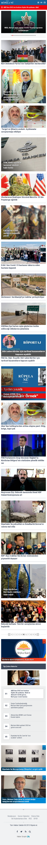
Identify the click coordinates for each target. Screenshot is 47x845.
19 (33, 634)
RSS (30, 819)
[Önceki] (9, 634)
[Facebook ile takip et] (17, 831)
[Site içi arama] (30, 831)
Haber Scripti (21, 836)
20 (35, 634)
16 (26, 634)
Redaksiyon (12, 816)
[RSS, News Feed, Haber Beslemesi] (26, 831)
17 (28, 634)
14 (21, 634)
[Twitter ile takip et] (21, 831)
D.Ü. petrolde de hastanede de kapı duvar (18, 8)
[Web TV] (41, 2)
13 (19, 634)
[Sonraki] (38, 634)
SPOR (36, 819)
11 (14, 634)
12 (16, 634)
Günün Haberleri (23, 816)
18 (30, 634)
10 (11, 634)
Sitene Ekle (35, 816)
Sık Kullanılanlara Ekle (19, 819)
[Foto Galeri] (44, 2)
